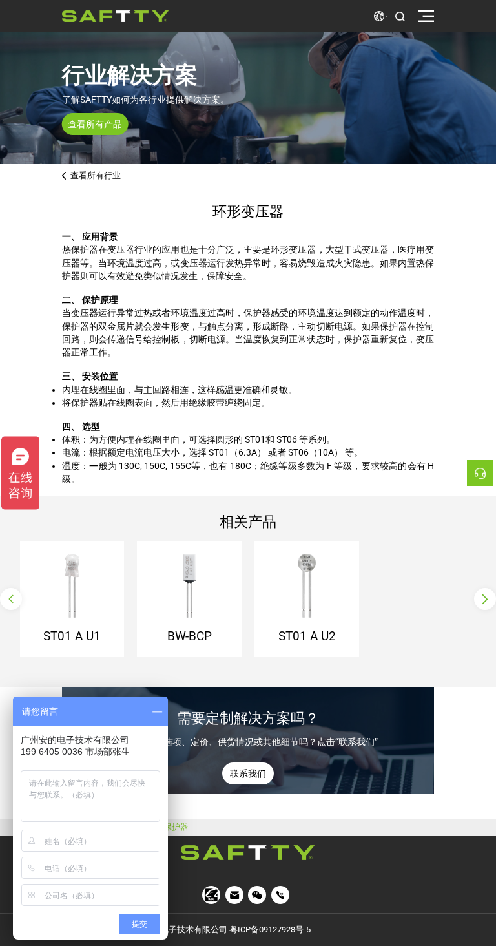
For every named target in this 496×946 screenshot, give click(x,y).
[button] (11, 599)
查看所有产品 (95, 124)
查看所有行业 (95, 175)
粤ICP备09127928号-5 (270, 929)
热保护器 (172, 827)
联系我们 (248, 773)
